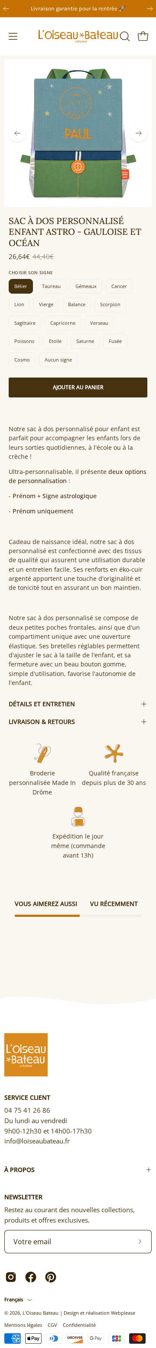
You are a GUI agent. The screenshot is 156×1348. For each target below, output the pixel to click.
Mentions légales (23, 1325)
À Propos (19, 1169)
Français (13, 1299)
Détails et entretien (42, 704)
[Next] (150, 9)
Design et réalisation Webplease (99, 1313)
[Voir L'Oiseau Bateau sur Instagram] (10, 1277)
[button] (124, 36)
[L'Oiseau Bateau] (78, 36)
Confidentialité (79, 1325)
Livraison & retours (42, 721)
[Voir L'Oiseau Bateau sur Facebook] (30, 1277)
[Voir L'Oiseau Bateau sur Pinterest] (50, 1277)
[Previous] (6, 9)
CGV (52, 1325)
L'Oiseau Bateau (40, 1313)
